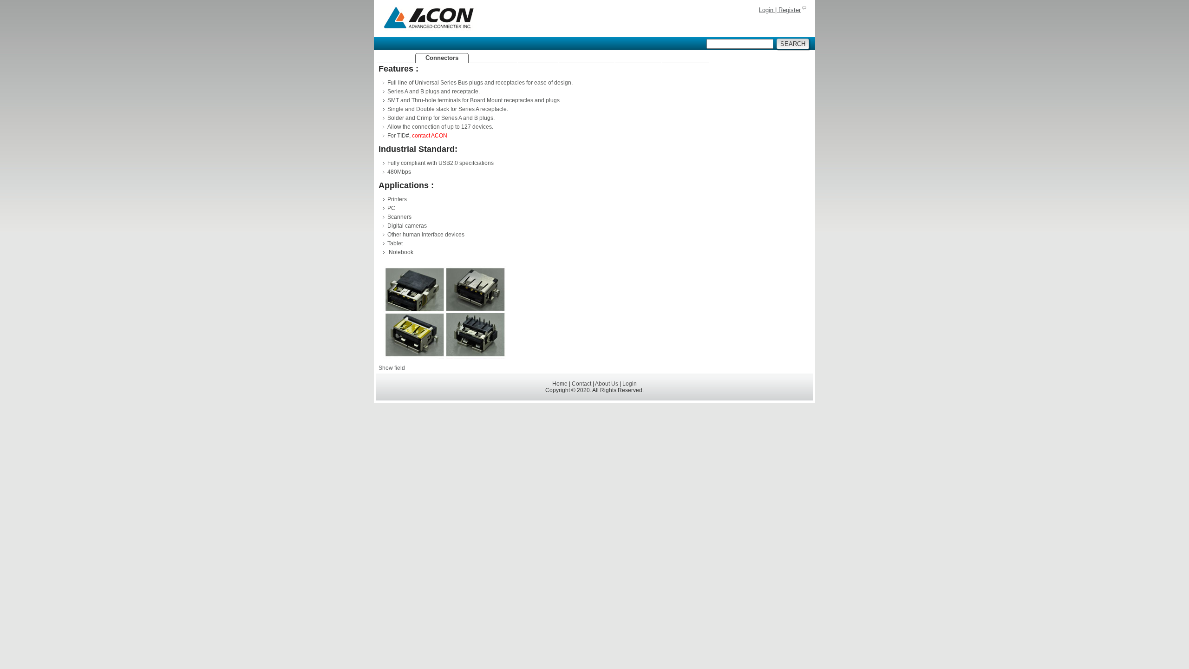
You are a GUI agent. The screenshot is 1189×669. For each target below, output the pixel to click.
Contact (581, 383)
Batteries (638, 57)
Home (395, 57)
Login (629, 383)
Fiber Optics (586, 57)
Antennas (493, 57)
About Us (685, 57)
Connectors (441, 57)
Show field (392, 368)
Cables (538, 57)
